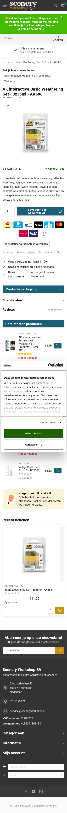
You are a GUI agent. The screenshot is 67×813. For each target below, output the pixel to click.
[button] (55, 5)
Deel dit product (47, 252)
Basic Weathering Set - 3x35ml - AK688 (38, 62)
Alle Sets (44, 75)
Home (6, 62)
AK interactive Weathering (19, 75)
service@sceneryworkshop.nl (27, 711)
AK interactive (12, 98)
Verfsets (9, 81)
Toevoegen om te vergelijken (19, 252)
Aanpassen (31, 444)
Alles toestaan (33, 433)
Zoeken (58, 40)
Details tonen (48, 422)
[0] (62, 5)
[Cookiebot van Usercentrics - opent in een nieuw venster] (48, 365)
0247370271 (17, 701)
